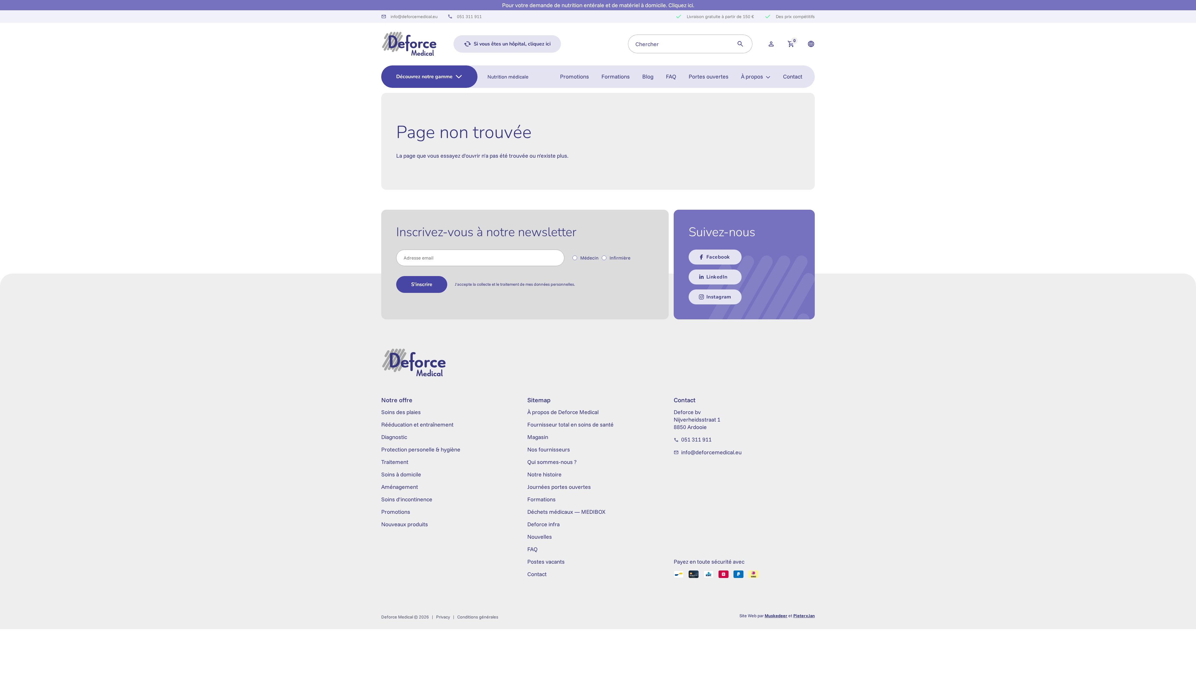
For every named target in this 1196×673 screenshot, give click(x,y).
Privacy (443, 617)
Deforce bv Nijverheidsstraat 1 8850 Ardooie (697, 419)
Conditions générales (477, 617)
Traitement (394, 461)
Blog (647, 76)
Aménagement (399, 486)
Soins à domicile (401, 474)
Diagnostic (394, 437)
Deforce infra (543, 524)
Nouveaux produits (404, 524)
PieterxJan (804, 615)
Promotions (574, 76)
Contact (792, 76)
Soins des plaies (401, 412)
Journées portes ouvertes (559, 486)
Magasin (537, 437)
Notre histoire (544, 474)
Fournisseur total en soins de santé (570, 424)
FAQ (671, 76)
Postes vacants (546, 561)
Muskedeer (776, 615)
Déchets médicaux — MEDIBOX (566, 511)
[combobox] (678, 44)
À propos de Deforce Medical (563, 412)
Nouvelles (539, 536)
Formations (615, 76)
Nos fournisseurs (548, 449)
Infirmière (620, 258)
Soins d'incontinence (406, 499)
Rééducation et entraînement (417, 424)
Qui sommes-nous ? (552, 461)
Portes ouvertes (709, 76)
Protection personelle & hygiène (420, 449)
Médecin (589, 258)
